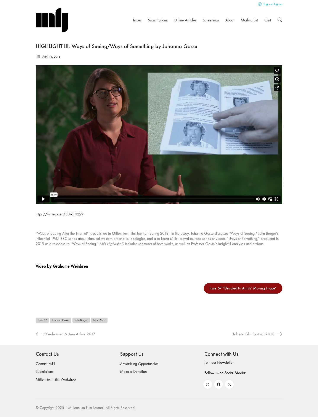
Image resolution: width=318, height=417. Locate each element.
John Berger (81, 320)
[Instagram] (207, 384)
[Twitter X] (229, 384)
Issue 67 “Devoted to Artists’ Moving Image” (243, 288)
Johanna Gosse (60, 320)
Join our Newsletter (219, 362)
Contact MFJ (45, 364)
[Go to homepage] (52, 20)
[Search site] (280, 21)
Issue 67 (42, 320)
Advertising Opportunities (139, 364)
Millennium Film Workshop (56, 379)
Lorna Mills (99, 320)
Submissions (44, 371)
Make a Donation (133, 371)
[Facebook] (218, 384)
